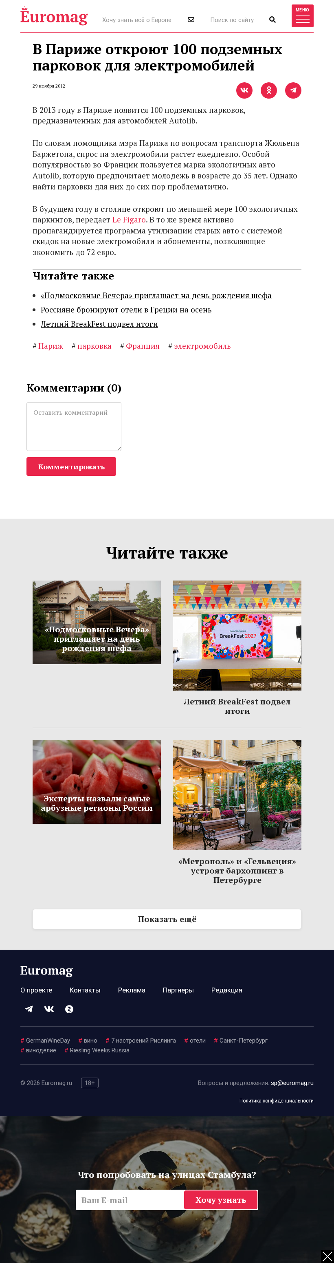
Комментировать (71, 466)
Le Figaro (129, 219)
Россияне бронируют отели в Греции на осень (126, 309)
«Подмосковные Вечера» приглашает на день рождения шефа (156, 295)
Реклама (131, 990)
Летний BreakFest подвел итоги (99, 324)
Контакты (85, 990)
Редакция (226, 990)
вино (87, 1040)
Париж (48, 346)
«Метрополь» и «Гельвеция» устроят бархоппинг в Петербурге (237, 870)
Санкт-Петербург (241, 1040)
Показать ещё (167, 918)
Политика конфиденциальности (277, 1101)
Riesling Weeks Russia (97, 1050)
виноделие (38, 1050)
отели (195, 1040)
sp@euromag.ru (292, 1083)
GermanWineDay (45, 1040)
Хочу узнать (221, 1199)
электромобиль (199, 346)
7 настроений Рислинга (140, 1040)
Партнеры (178, 990)
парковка (92, 346)
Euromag (54, 16)
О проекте (36, 990)
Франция (140, 346)
